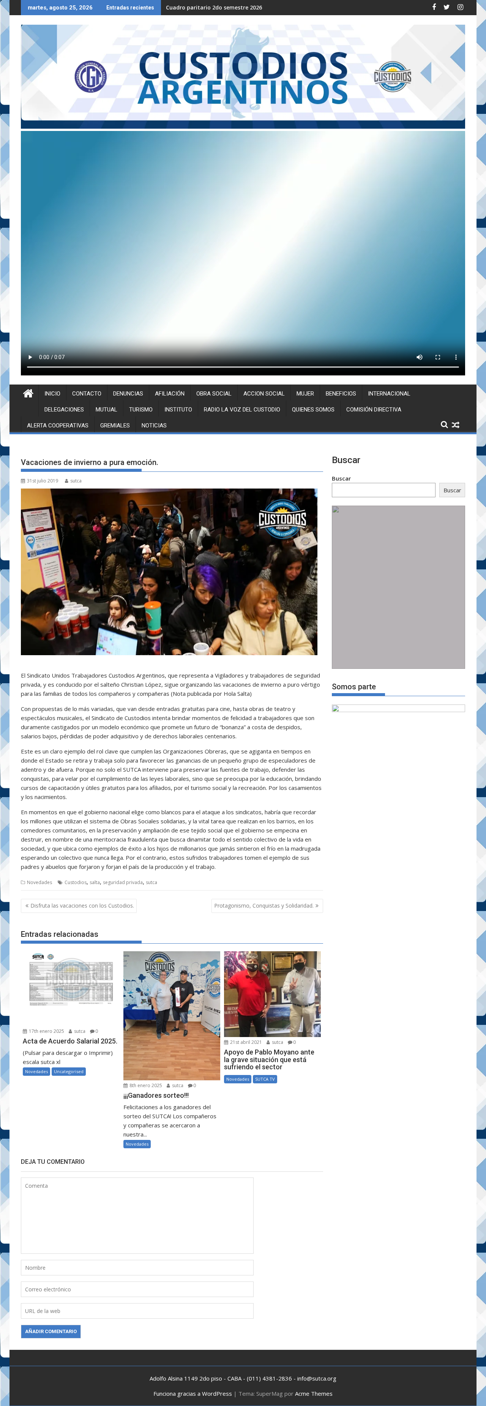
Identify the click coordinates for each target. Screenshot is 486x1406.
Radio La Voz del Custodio (242, 409)
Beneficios (341, 393)
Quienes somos (313, 409)
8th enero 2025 (145, 1085)
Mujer (305, 393)
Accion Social (264, 393)
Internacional (389, 393)
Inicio (52, 393)
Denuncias (128, 393)
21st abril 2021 (245, 1042)
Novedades (39, 882)
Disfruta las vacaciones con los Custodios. (82, 905)
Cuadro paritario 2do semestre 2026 (214, 7)
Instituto (178, 409)
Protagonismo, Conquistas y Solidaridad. (264, 905)
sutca (76, 481)
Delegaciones (64, 409)
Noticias (154, 425)
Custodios (76, 882)
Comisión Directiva (373, 409)
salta (95, 882)
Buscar (341, 478)
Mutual (106, 409)
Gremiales (115, 425)
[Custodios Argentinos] (28, 392)
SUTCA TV (265, 1079)
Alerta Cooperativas (57, 425)
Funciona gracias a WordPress (192, 1393)
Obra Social (214, 393)
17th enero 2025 (46, 1031)
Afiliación (170, 393)
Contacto (86, 393)
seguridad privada (123, 882)
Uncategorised (69, 1071)
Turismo (141, 409)
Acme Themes (314, 1393)
